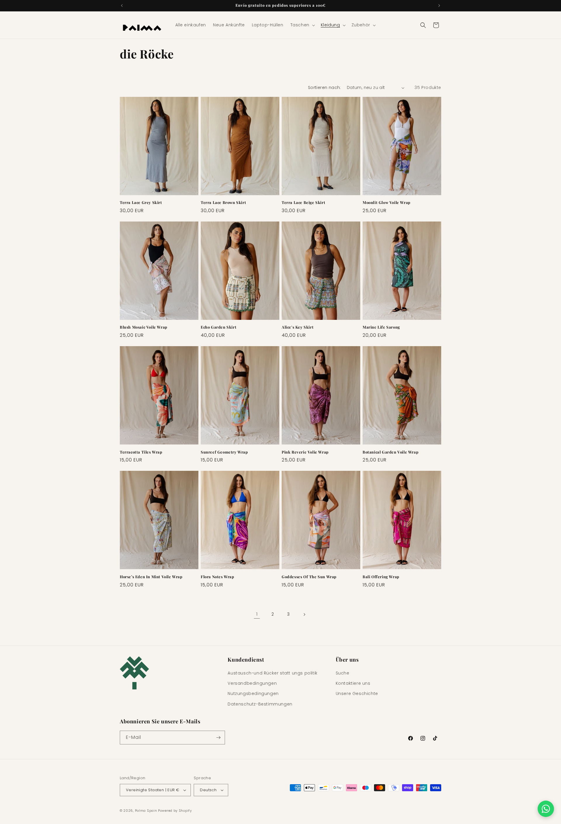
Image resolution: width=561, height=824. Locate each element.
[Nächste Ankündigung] (439, 5)
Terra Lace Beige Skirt (303, 202)
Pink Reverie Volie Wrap (305, 452)
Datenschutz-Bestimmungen (260, 704)
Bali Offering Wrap (381, 576)
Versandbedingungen (252, 683)
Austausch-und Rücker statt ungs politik (272, 673)
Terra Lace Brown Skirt (223, 202)
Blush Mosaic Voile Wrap (143, 327)
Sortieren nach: (324, 87)
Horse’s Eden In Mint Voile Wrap (151, 576)
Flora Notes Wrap (217, 576)
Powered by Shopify (175, 810)
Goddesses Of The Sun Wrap (309, 576)
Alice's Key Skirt (298, 327)
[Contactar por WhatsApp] (546, 809)
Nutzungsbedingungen (253, 693)
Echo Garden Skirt (218, 327)
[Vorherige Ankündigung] (121, 5)
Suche (342, 673)
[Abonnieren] (218, 737)
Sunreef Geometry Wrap (224, 452)
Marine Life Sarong (381, 327)
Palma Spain (146, 810)
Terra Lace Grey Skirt (141, 202)
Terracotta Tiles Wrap (141, 452)
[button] (302, 25)
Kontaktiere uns (353, 683)
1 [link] (257, 614)
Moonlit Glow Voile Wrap (387, 202)
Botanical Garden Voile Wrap (390, 452)
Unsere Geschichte (357, 693)
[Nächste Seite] (304, 614)
